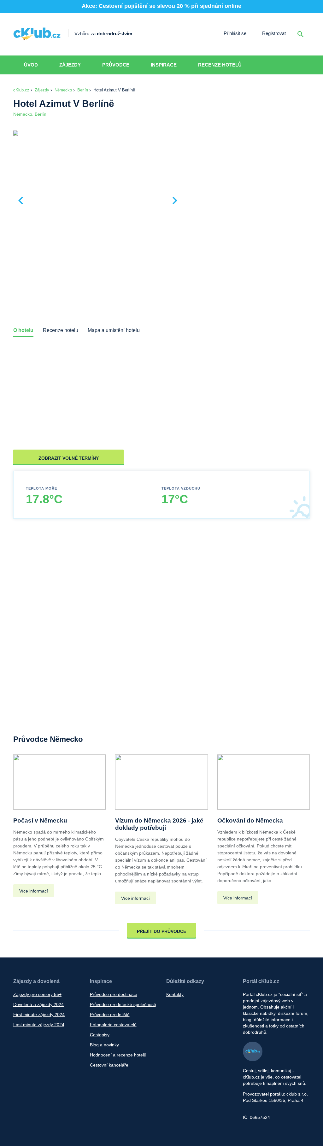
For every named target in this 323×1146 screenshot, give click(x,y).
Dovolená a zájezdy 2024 (38, 1004)
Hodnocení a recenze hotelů (118, 1054)
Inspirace (164, 64)
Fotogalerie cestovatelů (113, 1024)
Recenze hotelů (220, 64)
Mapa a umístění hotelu (114, 330)
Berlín (82, 90)
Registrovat (274, 33)
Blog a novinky (104, 1044)
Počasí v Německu (40, 820)
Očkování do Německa (250, 820)
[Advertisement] (247, 177)
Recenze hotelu (60, 330)
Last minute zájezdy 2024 (38, 1024)
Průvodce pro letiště (110, 1014)
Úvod (31, 64)
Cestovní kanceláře (109, 1064)
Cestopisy (99, 1034)
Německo (63, 90)
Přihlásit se (235, 33)
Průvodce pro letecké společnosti (123, 1004)
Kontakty (175, 994)
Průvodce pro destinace (113, 994)
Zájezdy (70, 64)
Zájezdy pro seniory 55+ (37, 994)
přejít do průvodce (161, 931)
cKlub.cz (21, 90)
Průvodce (115, 64)
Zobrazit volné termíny (68, 458)
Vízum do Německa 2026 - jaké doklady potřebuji (159, 824)
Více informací (33, 890)
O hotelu (23, 330)
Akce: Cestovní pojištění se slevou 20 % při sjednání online (161, 6)
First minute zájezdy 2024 (39, 1014)
